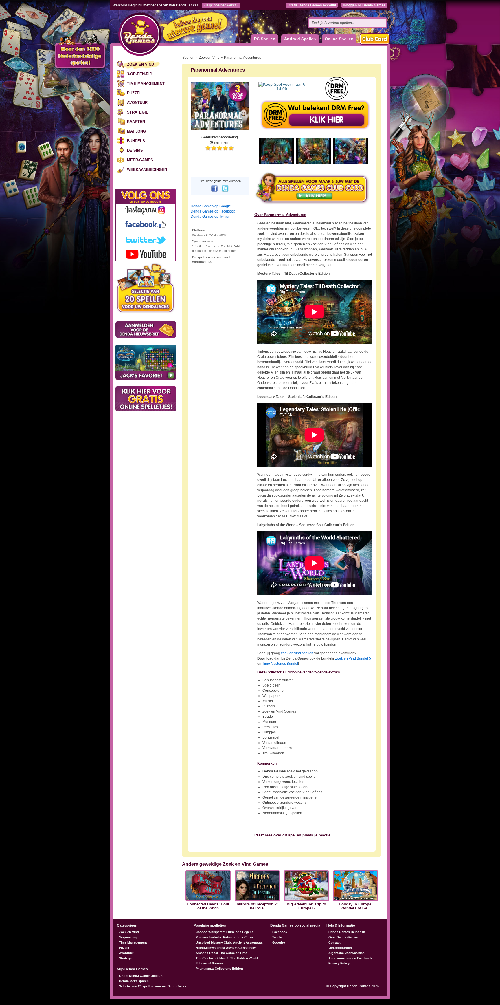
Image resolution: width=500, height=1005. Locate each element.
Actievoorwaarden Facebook (350, 958)
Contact (334, 942)
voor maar (291, 86)
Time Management (146, 83)
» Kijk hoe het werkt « (221, 5)
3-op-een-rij (139, 74)
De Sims (135, 150)
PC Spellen (264, 38)
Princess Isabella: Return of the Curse (224, 937)
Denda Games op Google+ (212, 206)
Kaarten (136, 122)
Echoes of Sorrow (209, 963)
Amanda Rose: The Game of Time (221, 953)
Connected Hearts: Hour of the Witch (208, 906)
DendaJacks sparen (134, 981)
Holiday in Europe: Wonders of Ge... (355, 906)
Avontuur (137, 102)
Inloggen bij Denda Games (364, 5)
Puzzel (134, 93)
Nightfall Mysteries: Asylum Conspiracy (226, 947)
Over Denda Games (343, 937)
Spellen (188, 58)
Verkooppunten (340, 947)
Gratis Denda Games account (312, 5)
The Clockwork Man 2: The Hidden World (227, 958)
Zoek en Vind (140, 64)
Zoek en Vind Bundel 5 (353, 658)
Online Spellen (339, 38)
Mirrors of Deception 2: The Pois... (257, 906)
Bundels (136, 141)
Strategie (137, 112)
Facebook (279, 932)
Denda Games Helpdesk (346, 932)
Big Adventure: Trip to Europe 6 (306, 906)
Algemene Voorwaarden (346, 953)
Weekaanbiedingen (147, 169)
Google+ (278, 942)
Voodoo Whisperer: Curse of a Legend (225, 932)
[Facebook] (214, 192)
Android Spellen (300, 38)
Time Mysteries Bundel (280, 664)
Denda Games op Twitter (210, 217)
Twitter (277, 937)
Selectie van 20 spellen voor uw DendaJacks (152, 986)
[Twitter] (225, 192)
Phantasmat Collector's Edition (219, 968)
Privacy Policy (339, 963)
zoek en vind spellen (297, 653)
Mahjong (136, 131)
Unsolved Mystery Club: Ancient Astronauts (229, 942)
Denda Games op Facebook (213, 211)
